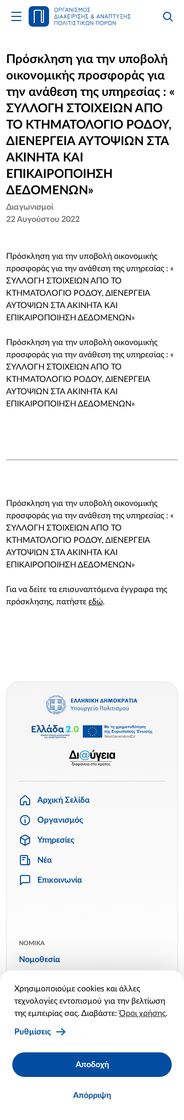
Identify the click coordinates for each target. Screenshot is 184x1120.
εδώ (95, 602)
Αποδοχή (92, 1065)
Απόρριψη (92, 1095)
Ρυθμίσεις (32, 1032)
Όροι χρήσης (142, 1013)
